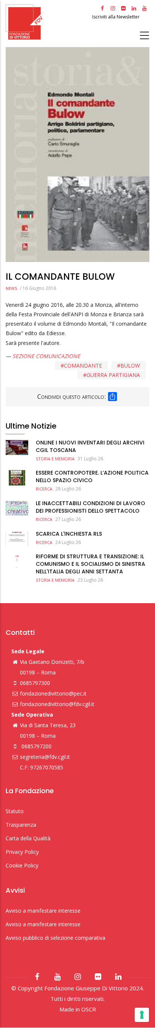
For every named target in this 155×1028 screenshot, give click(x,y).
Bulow (130, 365)
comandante (83, 365)
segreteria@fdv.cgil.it (45, 756)
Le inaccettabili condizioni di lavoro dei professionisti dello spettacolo (90, 507)
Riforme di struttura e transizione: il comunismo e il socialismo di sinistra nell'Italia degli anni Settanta (90, 564)
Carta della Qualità (28, 838)
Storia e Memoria (55, 458)
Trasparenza (21, 824)
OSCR (88, 1009)
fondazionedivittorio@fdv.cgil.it (57, 704)
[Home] (48, 22)
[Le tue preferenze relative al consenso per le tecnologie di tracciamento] (142, 1015)
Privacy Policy (22, 851)
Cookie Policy (22, 865)
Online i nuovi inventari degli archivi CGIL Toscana (90, 446)
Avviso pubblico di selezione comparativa (55, 937)
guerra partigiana (113, 374)
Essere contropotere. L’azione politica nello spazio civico (92, 476)
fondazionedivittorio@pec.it (53, 693)
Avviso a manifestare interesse (43, 910)
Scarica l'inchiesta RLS (69, 534)
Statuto (15, 811)
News (11, 288)
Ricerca (44, 489)
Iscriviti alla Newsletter (116, 17)
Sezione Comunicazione (46, 356)
